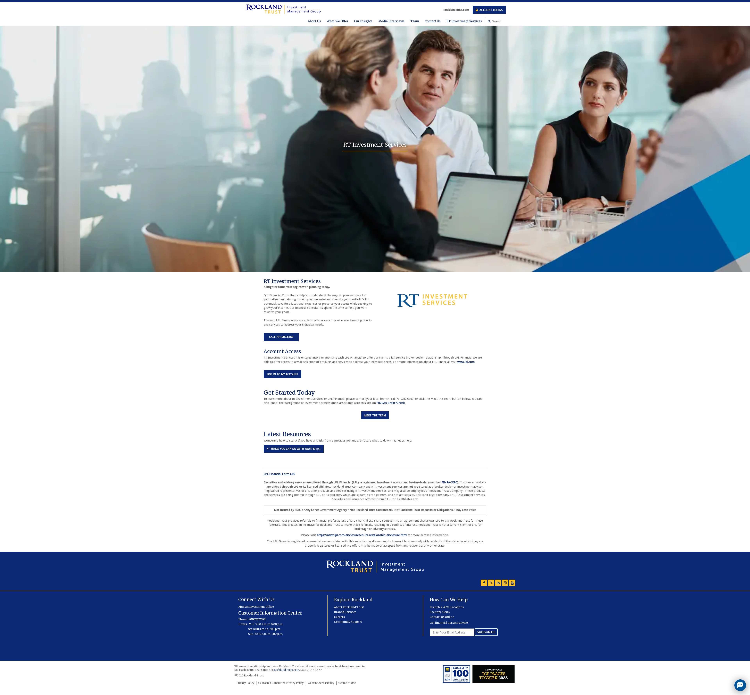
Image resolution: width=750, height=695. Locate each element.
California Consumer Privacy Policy (281, 683)
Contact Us (433, 21)
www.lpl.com (466, 362)
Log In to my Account (284, 374)
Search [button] (496, 21)
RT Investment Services (464, 21)
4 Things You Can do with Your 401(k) (295, 448)
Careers (339, 617)
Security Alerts (440, 612)
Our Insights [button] (363, 21)
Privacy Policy (245, 683)
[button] (740, 685)
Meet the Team (376, 415)
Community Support (348, 622)
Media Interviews (391, 21)
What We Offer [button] (337, 21)
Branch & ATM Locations (447, 607)
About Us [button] (314, 21)
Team (414, 21)
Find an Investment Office (256, 606)
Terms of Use (347, 683)
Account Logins (491, 10)
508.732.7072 (257, 619)
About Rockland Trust (349, 607)
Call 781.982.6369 (281, 336)
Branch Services (345, 612)
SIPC (454, 482)
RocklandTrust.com (456, 10)
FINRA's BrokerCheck (391, 403)
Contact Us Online (442, 617)
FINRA (446, 482)
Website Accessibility (321, 683)
